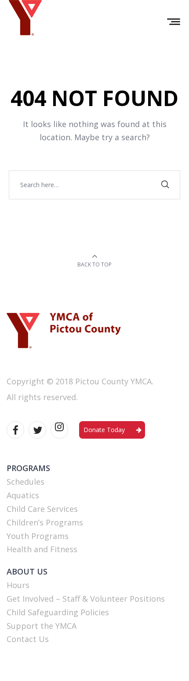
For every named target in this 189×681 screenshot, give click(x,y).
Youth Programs (38, 536)
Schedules (25, 481)
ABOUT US (27, 571)
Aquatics (23, 495)
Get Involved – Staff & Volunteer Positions (86, 598)
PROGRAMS (28, 468)
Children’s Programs (45, 522)
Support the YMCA (41, 626)
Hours (18, 585)
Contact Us (28, 639)
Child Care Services (42, 509)
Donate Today (104, 430)
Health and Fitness (42, 549)
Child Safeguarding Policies (58, 612)
